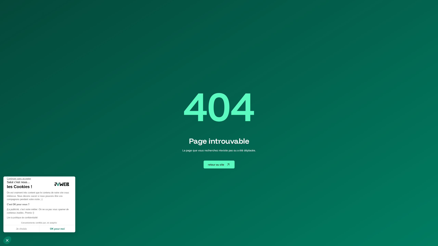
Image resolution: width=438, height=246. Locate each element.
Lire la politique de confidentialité (22, 217)
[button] (7, 240)
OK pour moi (57, 228)
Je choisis (21, 228)
